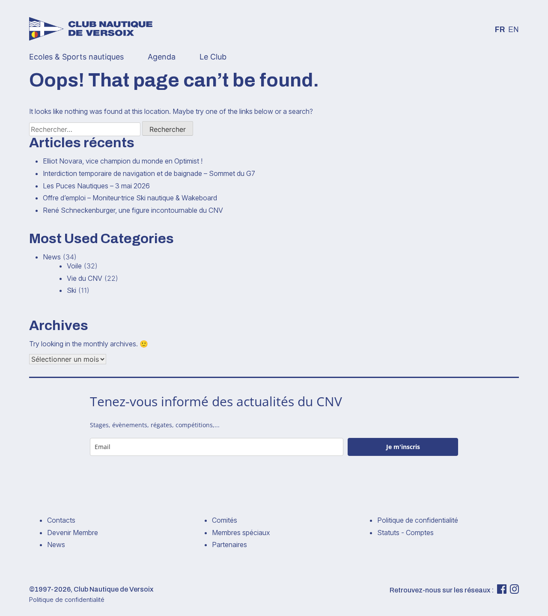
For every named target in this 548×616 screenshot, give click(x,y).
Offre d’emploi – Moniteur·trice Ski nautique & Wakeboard (130, 197)
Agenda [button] (162, 56)
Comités (224, 520)
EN (513, 30)
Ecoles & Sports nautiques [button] (76, 56)
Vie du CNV (84, 278)
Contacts (61, 520)
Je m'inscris (403, 447)
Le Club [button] (213, 56)
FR (500, 30)
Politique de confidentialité (417, 520)
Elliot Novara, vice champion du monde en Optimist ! (123, 161)
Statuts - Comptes (405, 532)
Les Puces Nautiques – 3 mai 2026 (96, 186)
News (52, 257)
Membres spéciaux (241, 532)
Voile (74, 266)
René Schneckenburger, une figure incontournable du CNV (133, 210)
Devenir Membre (72, 532)
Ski (71, 290)
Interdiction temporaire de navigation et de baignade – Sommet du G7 (149, 173)
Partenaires (229, 544)
